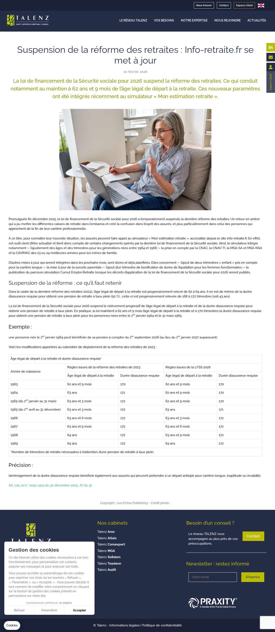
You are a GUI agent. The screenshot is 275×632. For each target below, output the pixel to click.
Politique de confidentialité (162, 625)
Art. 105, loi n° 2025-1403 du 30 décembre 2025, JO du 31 (50, 485)
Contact (224, 5)
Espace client (244, 5)
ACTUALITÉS (257, 20)
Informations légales (124, 625)
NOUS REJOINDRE (227, 20)
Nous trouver (204, 5)
